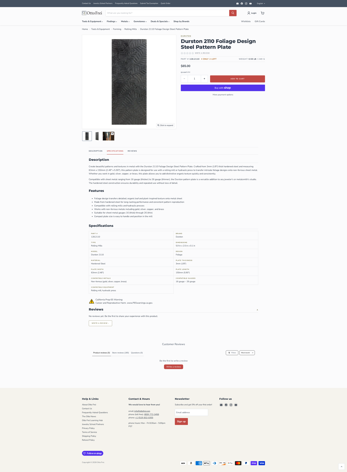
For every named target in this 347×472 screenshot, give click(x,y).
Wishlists (246, 21)
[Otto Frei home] (92, 13)
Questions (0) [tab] (137, 353)
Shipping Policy (89, 436)
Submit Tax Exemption (149, 3)
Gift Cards (260, 21)
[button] (252, 13)
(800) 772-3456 (151, 414)
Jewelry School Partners (102, 3)
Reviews (132, 151)
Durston (186, 36)
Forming (117, 29)
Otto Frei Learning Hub (92, 420)
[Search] (233, 13)
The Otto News (89, 416)
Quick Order (165, 3)
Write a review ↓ (100, 323)
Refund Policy (88, 440)
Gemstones (140, 21)
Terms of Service (89, 432)
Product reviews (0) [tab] (101, 353)
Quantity (185, 72)
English (260, 3)
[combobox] (167, 13)
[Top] (341, 466)
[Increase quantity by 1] (204, 78)
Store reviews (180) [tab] (120, 353)
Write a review (173, 366)
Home (85, 29)
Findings (111, 21)
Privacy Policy (88, 428)
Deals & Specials (159, 21)
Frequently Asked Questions (126, 3)
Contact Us (86, 3)
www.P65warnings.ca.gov (139, 302)
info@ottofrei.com (142, 411)
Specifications (115, 151)
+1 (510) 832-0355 (144, 417)
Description (95, 151)
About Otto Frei (89, 404)
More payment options (223, 94)
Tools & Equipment (92, 21)
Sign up (181, 421)
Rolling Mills (130, 29)
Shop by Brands (181, 21)
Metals (124, 21)
